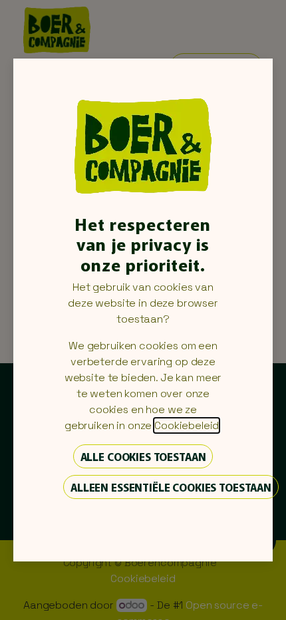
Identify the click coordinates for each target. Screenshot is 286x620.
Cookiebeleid (186, 425)
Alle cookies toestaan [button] (143, 456)
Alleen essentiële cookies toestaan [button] (171, 487)
